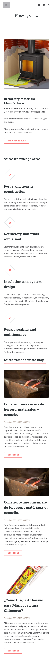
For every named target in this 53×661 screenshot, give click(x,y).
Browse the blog (17, 141)
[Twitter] (44, 5)
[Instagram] (49, 5)
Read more (13, 455)
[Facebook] (39, 5)
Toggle (6, 5)
